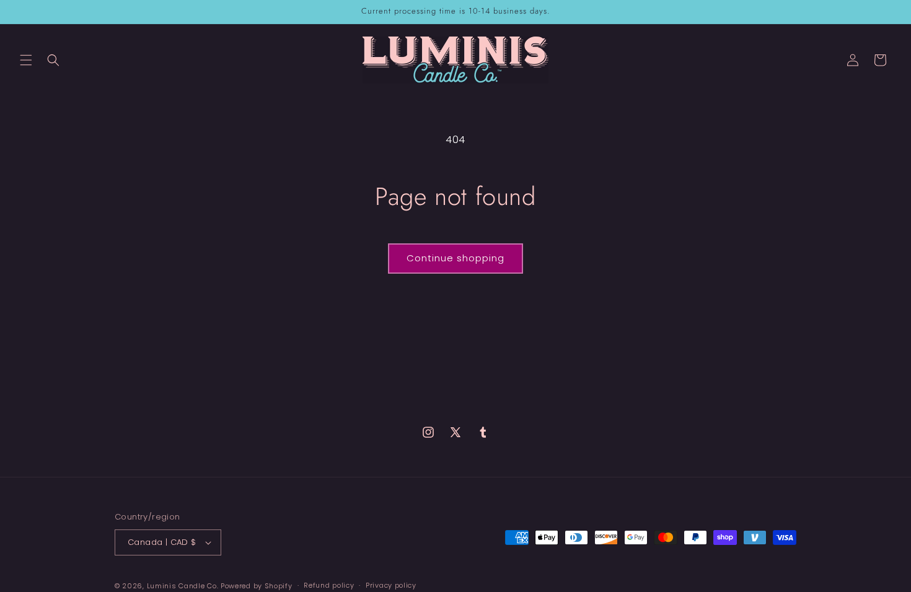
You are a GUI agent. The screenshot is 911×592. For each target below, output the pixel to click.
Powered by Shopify (257, 586)
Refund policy (329, 585)
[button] (26, 60)
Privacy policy (391, 585)
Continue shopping (455, 257)
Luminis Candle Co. (183, 586)
